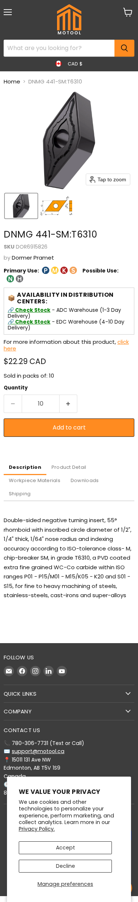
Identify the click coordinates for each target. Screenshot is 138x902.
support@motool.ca (38, 751)
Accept (65, 847)
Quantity (16, 388)
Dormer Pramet (33, 257)
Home (12, 81)
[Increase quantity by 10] (69, 404)
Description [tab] (25, 467)
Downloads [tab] (85, 480)
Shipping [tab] (20, 493)
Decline (65, 866)
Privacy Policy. (37, 829)
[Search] (124, 48)
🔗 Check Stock (29, 310)
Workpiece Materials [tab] (34, 480)
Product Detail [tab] (69, 467)
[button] (21, 205)
